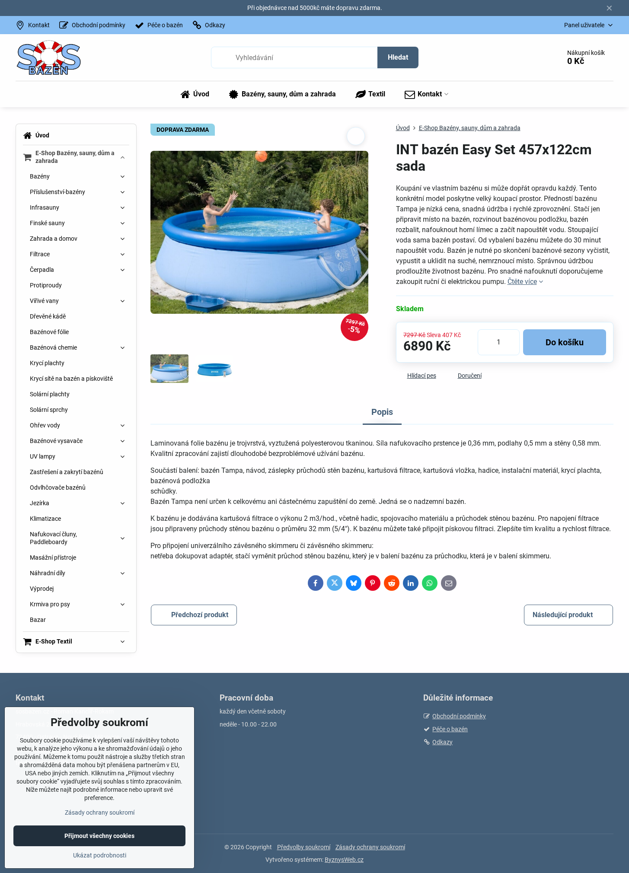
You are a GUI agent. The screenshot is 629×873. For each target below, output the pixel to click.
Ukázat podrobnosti (99, 855)
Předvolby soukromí (303, 847)
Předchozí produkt (199, 615)
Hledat (398, 57)
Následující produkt (563, 615)
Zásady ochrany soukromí (370, 847)
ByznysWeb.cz (344, 859)
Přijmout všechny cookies (99, 835)
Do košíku (565, 342)
